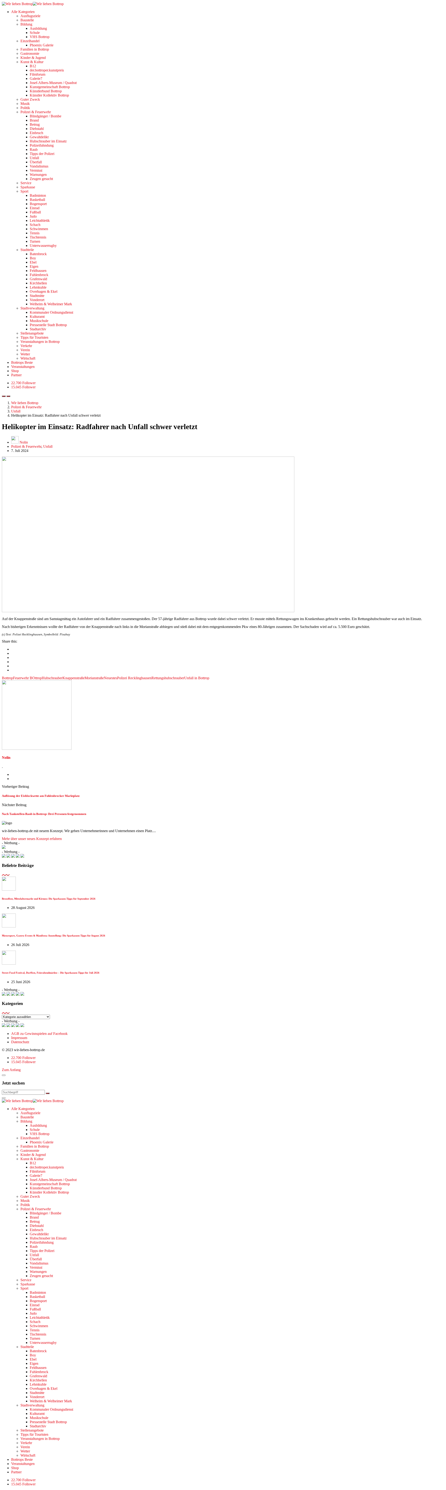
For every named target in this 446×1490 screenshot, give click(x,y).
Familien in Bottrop (34, 49)
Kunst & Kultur (31, 62)
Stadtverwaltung (32, 308)
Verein (25, 350)
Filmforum (37, 74)
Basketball (37, 200)
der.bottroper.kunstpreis (47, 70)
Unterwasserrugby (43, 246)
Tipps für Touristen (34, 337)
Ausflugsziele (30, 16)
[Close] (4, 1075)
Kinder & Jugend (33, 58)
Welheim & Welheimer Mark (51, 304)
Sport (24, 191)
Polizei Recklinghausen (134, 678)
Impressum (19, 1038)
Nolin (24, 442)
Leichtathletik (40, 220)
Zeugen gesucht (41, 179)
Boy (33, 258)
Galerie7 (36, 78)
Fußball (35, 212)
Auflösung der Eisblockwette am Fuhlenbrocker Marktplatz (41, 796)
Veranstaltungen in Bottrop (40, 342)
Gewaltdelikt (39, 137)
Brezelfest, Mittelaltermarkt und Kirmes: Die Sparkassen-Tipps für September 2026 (48, 898)
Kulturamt (37, 317)
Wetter (25, 354)
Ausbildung (38, 28)
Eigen (34, 266)
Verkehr (26, 346)
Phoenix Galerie (41, 45)
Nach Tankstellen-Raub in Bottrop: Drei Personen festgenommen (44, 814)
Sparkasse (27, 187)
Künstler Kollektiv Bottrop (49, 95)
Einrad (34, 208)
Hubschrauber (52, 678)
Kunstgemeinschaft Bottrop (50, 87)
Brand (34, 120)
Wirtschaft (27, 358)
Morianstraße (94, 678)
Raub (34, 149)
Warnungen (38, 175)
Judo (33, 216)
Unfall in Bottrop (196, 678)
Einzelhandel (29, 41)
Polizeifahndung (42, 145)
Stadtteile (27, 250)
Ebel (33, 262)
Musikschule (39, 321)
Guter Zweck (30, 99)
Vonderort (37, 300)
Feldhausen (38, 271)
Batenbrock (38, 254)
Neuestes (110, 678)
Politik (25, 108)
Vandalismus (39, 166)
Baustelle (27, 20)
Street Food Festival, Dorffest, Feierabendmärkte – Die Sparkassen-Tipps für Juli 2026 (50, 972)
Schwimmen (39, 229)
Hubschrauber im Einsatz (48, 141)
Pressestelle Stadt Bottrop (48, 325)
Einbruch (36, 133)
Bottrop (7, 678)
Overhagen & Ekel (43, 291)
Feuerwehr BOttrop (27, 678)
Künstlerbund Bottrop (46, 91)
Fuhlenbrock (39, 275)
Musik (25, 104)
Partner (16, 375)
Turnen (35, 241)
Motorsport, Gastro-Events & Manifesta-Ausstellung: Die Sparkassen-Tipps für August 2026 (53, 935)
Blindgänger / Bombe (45, 116)
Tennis (34, 233)
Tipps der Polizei (42, 154)
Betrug (35, 124)
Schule (35, 33)
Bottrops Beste (22, 362)
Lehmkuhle (38, 287)
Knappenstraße (73, 678)
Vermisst (36, 170)
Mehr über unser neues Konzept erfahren (32, 839)
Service (25, 183)
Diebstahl (37, 129)
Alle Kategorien (23, 12)
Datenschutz (20, 1042)
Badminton (38, 195)
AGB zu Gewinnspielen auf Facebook (39, 1034)
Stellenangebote (32, 333)
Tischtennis (38, 237)
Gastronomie (29, 53)
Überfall (36, 162)
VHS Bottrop (39, 37)
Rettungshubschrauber (167, 678)
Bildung (26, 24)
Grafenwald (38, 279)
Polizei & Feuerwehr (35, 112)
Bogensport (38, 204)
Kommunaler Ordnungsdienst (51, 312)
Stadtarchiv (38, 329)
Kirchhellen (38, 283)
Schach (35, 225)
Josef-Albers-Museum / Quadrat (53, 83)
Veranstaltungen (23, 367)
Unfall (34, 158)
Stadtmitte (37, 296)
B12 (33, 66)
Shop (15, 371)
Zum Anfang (11, 1070)
